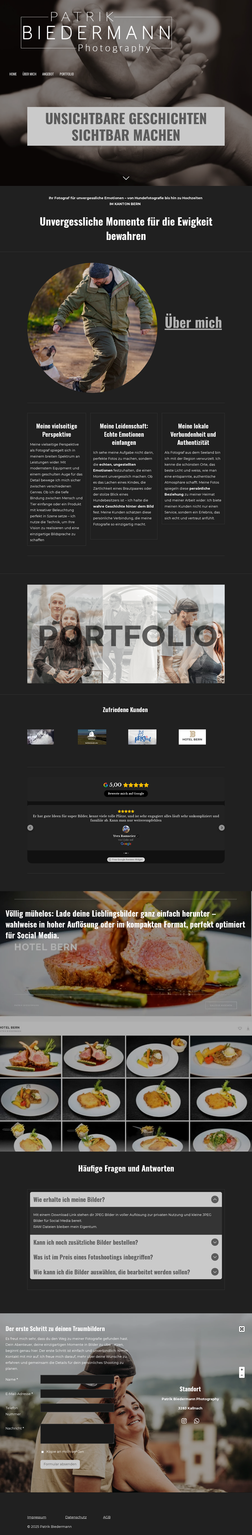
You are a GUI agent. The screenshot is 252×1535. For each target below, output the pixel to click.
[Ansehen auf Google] (126, 829)
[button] (30, 828)
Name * (12, 1380)
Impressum (36, 1518)
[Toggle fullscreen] (242, 1329)
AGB (107, 1518)
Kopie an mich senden (65, 1452)
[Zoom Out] (242, 1375)
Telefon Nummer (13, 1411)
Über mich (193, 322)
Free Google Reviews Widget (127, 860)
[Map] (190, 1352)
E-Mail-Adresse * (19, 1394)
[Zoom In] (242, 1370)
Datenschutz (76, 1518)
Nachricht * (15, 1429)
